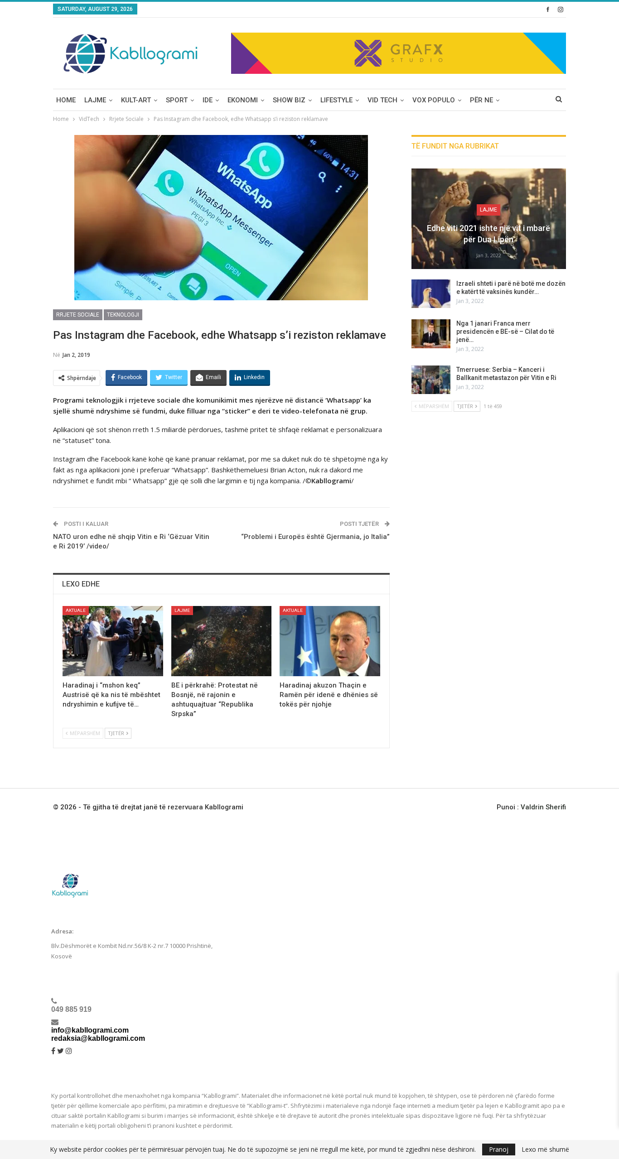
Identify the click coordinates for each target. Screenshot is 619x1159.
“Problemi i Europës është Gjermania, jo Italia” (315, 537)
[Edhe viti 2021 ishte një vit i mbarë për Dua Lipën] (489, 218)
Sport (177, 100)
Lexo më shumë (545, 1149)
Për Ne (481, 100)
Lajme (95, 100)
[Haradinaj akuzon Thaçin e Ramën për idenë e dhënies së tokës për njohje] (330, 641)
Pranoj (498, 1149)
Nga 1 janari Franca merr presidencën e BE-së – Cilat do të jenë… (505, 331)
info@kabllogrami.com (90, 1030)
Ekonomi (242, 100)
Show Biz (289, 100)
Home (66, 100)
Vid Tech (382, 100)
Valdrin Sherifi (543, 807)
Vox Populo (433, 100)
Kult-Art (136, 100)
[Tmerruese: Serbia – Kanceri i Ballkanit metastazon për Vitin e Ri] (430, 379)
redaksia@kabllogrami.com (98, 1038)
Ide (208, 100)
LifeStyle (336, 100)
